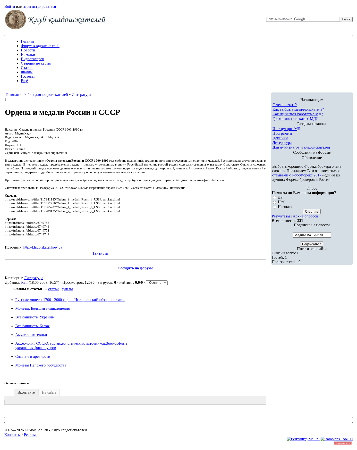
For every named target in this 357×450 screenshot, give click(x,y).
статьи (53, 289)
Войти (9, 6)
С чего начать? (284, 105)
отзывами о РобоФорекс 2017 (296, 175)
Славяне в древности (32, 356)
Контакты (12, 435)
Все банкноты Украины (35, 317)
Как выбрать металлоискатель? (298, 109)
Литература (33, 278)
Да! (280, 197)
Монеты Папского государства (40, 365)
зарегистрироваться (39, 6)
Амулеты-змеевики (31, 335)
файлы (67, 289)
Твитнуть (100, 253)
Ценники (280, 138)
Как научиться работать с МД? (297, 114)
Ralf (24, 282)
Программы (282, 133)
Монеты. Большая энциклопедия (42, 308)
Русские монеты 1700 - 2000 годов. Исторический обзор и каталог (70, 300)
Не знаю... (286, 207)
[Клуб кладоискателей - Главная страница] (55, 28)
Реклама (30, 435)
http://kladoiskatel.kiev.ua (42, 247)
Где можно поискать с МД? (295, 119)
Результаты (281, 216)
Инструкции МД (286, 129)
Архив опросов (305, 216)
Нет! (281, 202)
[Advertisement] (94, 420)
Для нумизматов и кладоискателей (301, 147)
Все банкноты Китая (32, 326)
